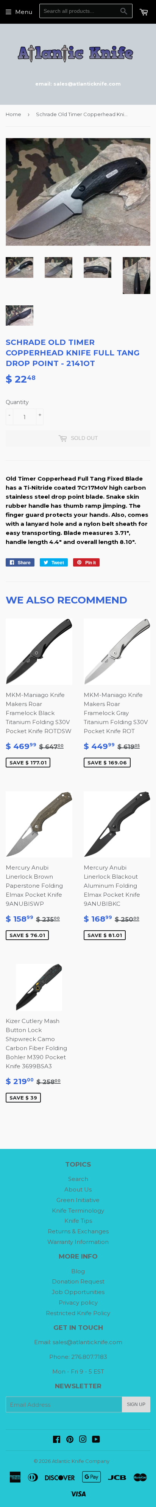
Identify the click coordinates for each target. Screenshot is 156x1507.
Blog (78, 1271)
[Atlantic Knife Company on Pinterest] (70, 1440)
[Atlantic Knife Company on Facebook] (57, 1440)
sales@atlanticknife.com (87, 1342)
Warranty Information (78, 1241)
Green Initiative (78, 1200)
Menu (23, 11)
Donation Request (78, 1281)
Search (78, 1178)
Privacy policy (78, 1302)
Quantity (17, 402)
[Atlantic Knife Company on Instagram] (83, 1440)
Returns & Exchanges (78, 1231)
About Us (78, 1189)
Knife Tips (78, 1220)
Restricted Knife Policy (78, 1313)
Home (13, 114)
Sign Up (136, 1404)
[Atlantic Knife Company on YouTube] (96, 1440)
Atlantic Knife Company (80, 1461)
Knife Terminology (78, 1210)
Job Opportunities (78, 1292)
